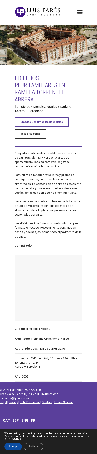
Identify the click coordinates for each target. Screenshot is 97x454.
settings (16, 439)
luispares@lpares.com (14, 398)
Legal (3, 402)
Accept (13, 446)
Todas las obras (30, 133)
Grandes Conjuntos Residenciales (41, 122)
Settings (33, 446)
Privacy (13, 402)
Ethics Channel (63, 402)
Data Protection (30, 402)
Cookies (47, 402)
